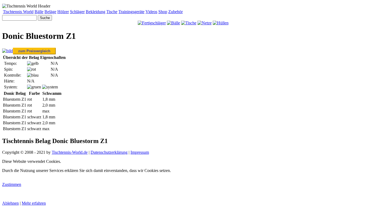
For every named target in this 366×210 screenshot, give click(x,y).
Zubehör (175, 11)
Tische (111, 11)
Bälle (39, 11)
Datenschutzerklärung (109, 152)
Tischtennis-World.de (70, 152)
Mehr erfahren (34, 203)
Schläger (77, 11)
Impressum (139, 152)
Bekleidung (95, 11)
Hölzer (63, 11)
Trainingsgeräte (131, 11)
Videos (151, 11)
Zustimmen (11, 184)
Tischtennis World (18, 11)
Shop (162, 11)
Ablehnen (10, 203)
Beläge (50, 11)
